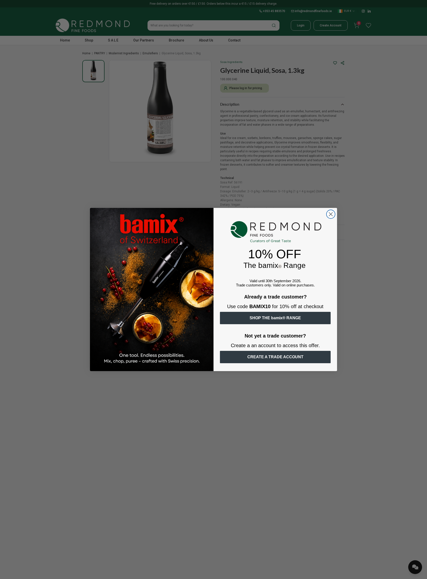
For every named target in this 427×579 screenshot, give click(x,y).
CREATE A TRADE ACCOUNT (275, 357)
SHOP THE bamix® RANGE (275, 318)
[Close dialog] (330, 214)
